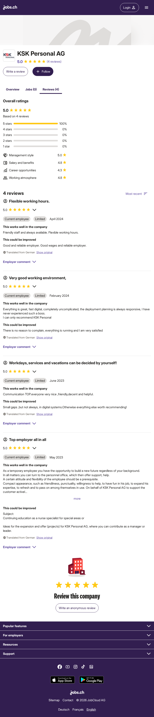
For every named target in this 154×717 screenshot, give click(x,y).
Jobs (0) (31, 89)
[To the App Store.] (62, 680)
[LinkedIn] (91, 666)
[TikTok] (83, 666)
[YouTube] (67, 666)
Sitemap (54, 700)
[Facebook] (59, 666)
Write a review (15, 71)
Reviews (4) (51, 89)
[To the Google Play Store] (91, 680)
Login (127, 7)
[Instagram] (75, 666)
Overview (12, 89)
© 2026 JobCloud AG (90, 700)
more (77, 498)
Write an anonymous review (77, 608)
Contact (68, 700)
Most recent (134, 193)
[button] (20, 210)
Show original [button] (44, 252)
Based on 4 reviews (16, 116)
